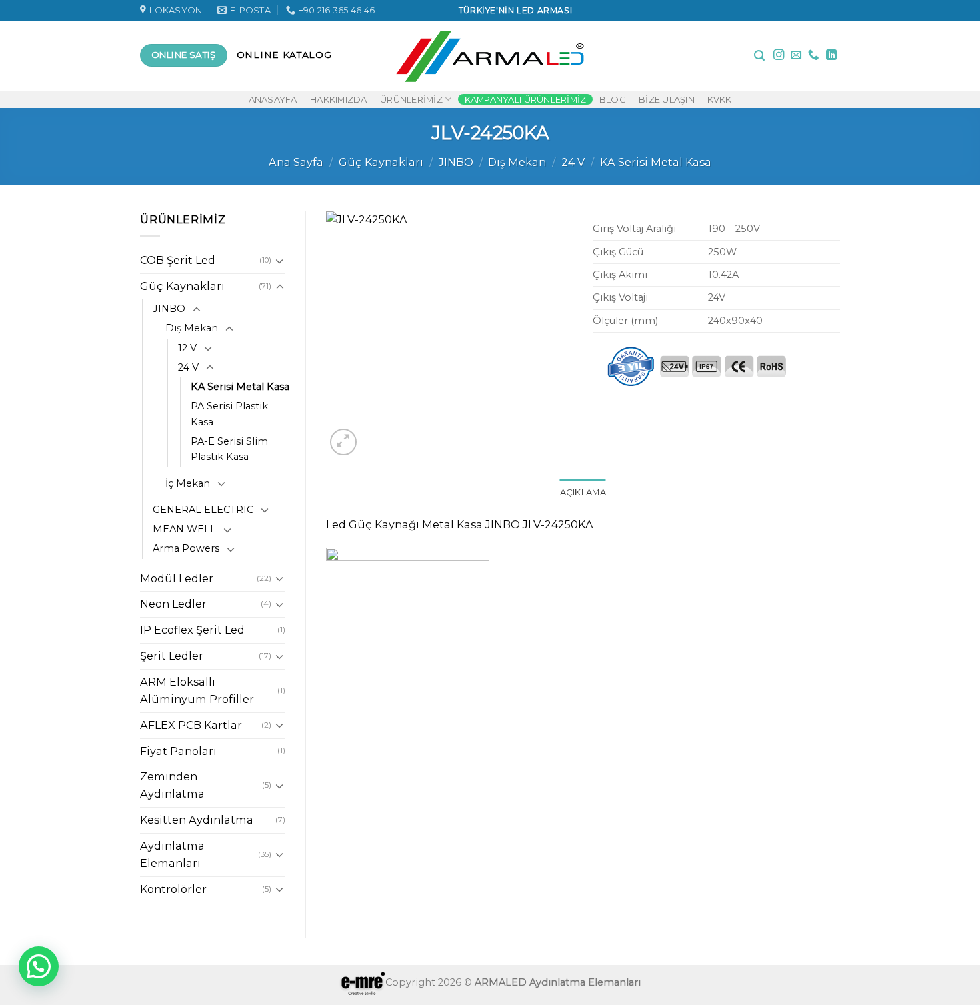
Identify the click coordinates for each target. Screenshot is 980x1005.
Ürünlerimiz (411, 99)
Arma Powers (186, 548)
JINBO (456, 162)
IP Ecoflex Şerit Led (192, 629)
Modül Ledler (176, 578)
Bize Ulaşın (667, 99)
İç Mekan (187, 483)
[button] (39, 966)
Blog (612, 99)
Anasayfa (273, 99)
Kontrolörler (173, 889)
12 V (187, 348)
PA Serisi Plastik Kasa (229, 413)
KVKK (719, 99)
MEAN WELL (184, 529)
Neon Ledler (173, 603)
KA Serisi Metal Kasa (655, 162)
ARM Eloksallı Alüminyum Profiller (197, 690)
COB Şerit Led (177, 260)
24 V (573, 162)
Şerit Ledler (171, 655)
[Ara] (759, 56)
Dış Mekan (517, 162)
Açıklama (583, 492)
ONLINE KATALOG (284, 54)
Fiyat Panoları (178, 751)
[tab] (583, 492)
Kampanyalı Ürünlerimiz (526, 99)
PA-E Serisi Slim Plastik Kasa (229, 449)
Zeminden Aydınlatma (172, 785)
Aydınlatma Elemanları (172, 854)
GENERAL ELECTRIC (203, 510)
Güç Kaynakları (381, 162)
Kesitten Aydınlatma (196, 819)
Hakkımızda (338, 99)
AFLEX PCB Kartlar (191, 725)
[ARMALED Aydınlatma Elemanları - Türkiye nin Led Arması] (490, 55)
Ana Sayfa (296, 162)
